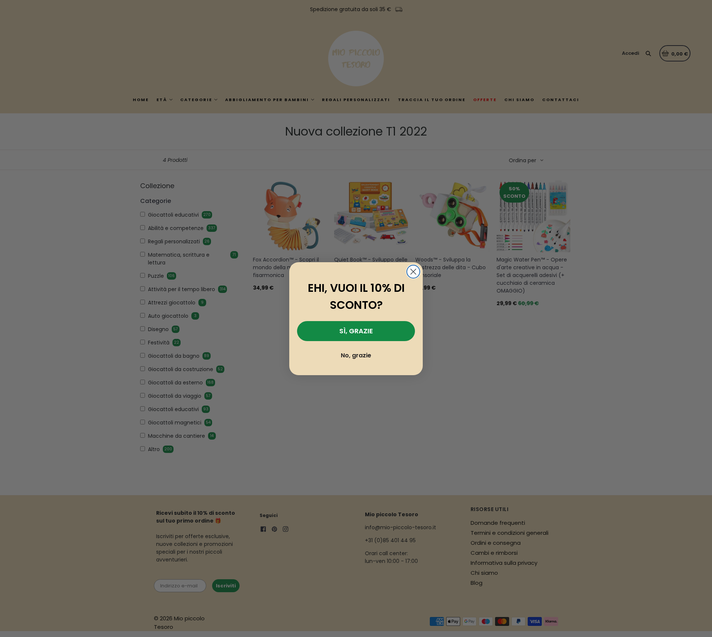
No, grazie (356, 355)
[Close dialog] (413, 271)
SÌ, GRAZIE (356, 331)
